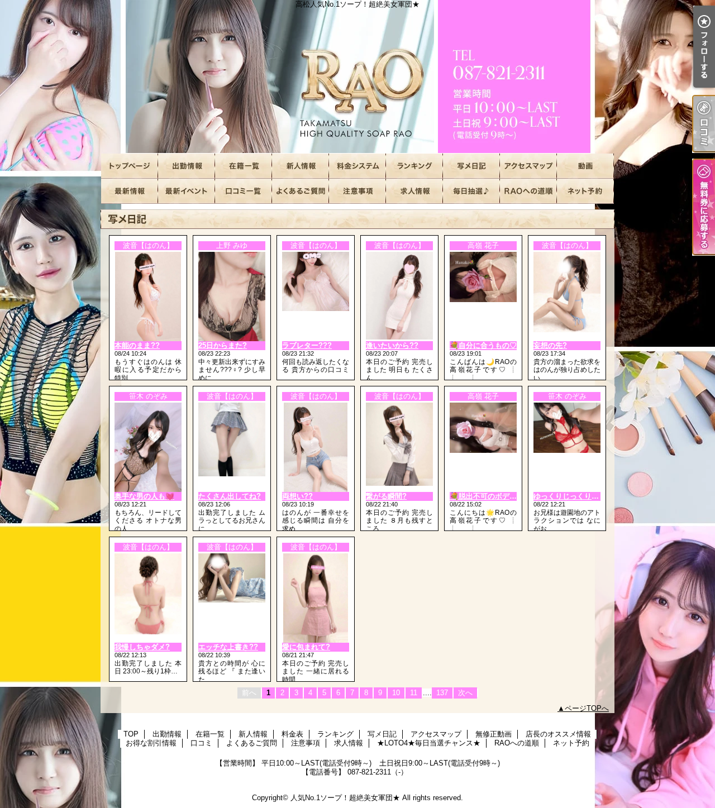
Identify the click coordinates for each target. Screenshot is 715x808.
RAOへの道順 (528, 191)
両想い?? (297, 496)
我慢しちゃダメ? (142, 647)
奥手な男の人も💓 (144, 496)
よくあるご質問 (300, 191)
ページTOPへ (587, 708)
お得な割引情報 (186, 191)
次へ (465, 693)
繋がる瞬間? (386, 496)
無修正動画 (585, 166)
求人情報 (414, 191)
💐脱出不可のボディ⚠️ (488, 496)
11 (413, 693)
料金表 (357, 166)
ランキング (414, 166)
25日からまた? (222, 345)
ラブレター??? (307, 345)
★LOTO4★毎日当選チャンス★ (471, 191)
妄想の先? (550, 345)
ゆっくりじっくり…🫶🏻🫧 (575, 496)
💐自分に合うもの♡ (483, 345)
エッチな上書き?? (228, 647)
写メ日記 (471, 166)
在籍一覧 (243, 166)
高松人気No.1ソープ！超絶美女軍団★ (357, 77)
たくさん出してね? (229, 496)
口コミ (243, 191)
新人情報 (300, 166)
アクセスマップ (528, 166)
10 (396, 693)
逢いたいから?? (392, 345)
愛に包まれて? (306, 647)
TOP (129, 166)
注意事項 (357, 191)
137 (442, 693)
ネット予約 (585, 191)
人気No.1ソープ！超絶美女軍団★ (345, 797)
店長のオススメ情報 (129, 191)
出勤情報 (186, 166)
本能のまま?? (137, 345)
